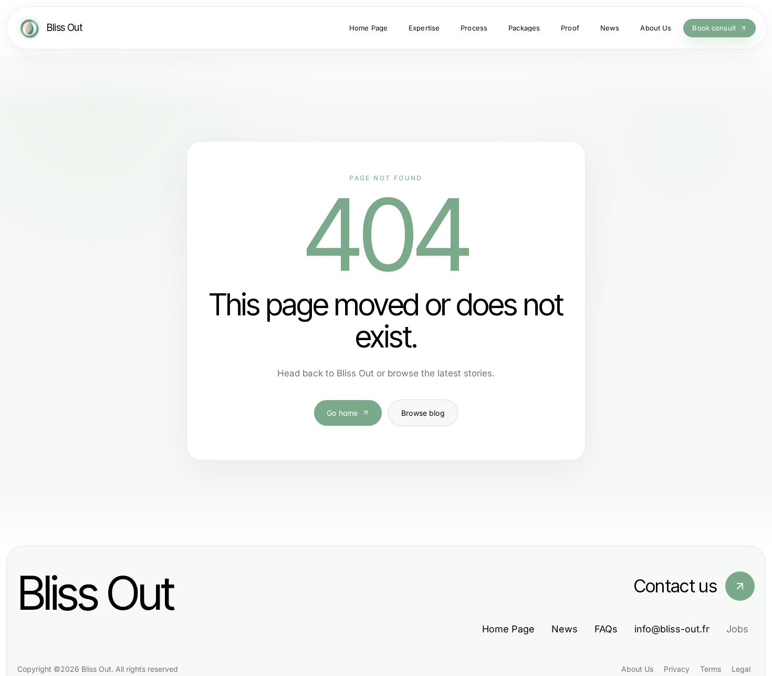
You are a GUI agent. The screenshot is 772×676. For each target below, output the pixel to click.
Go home (342, 412)
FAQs (606, 628)
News (564, 628)
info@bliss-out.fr (672, 628)
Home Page (508, 628)
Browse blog (423, 412)
